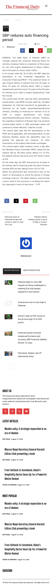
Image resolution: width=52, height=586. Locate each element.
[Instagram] (12, 411)
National (6, 460)
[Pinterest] (40, 50)
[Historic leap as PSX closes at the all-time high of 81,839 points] (8, 316)
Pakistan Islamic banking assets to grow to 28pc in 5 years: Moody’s (38, 221)
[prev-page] (6, 367)
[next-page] (13, 367)
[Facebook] (22, 50)
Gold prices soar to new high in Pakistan (32, 304)
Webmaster (11, 47)
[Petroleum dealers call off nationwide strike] (8, 353)
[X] (31, 50)
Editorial (6, 439)
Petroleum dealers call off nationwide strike (30, 355)
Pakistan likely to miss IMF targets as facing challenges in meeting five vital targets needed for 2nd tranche (32, 287)
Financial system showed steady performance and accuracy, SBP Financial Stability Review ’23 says (32, 338)
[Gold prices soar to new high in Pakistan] (8, 303)
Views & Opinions (9, 485)
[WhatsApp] (35, 200)
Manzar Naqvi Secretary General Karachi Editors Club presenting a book (25, 451)
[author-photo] (26, 244)
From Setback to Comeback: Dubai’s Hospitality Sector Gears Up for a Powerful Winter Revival (26, 474)
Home (7, 20)
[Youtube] (26, 411)
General (18, 20)
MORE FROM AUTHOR (31, 270)
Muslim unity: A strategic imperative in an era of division (25, 431)
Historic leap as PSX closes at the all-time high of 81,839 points (31, 319)
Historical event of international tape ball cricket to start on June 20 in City (14, 221)
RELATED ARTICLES (11, 270)
